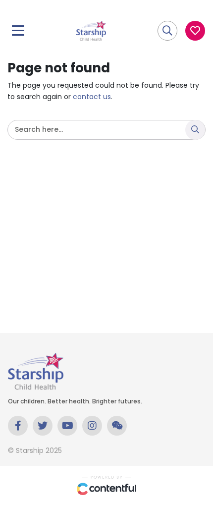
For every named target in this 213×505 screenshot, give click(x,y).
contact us (92, 97)
